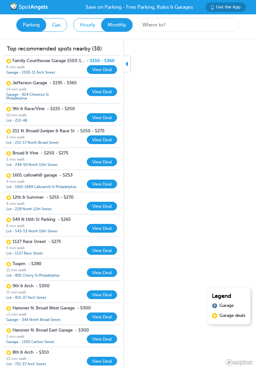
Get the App (228, 7)
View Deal (102, 69)
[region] (128, 203)
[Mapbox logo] (239, 362)
